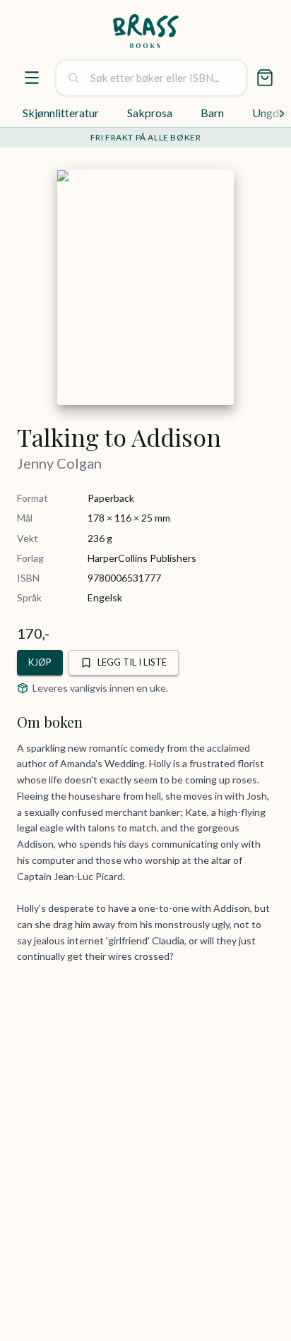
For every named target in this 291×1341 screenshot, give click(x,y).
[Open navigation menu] (32, 77)
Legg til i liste (132, 662)
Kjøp (40, 662)
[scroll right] (282, 113)
